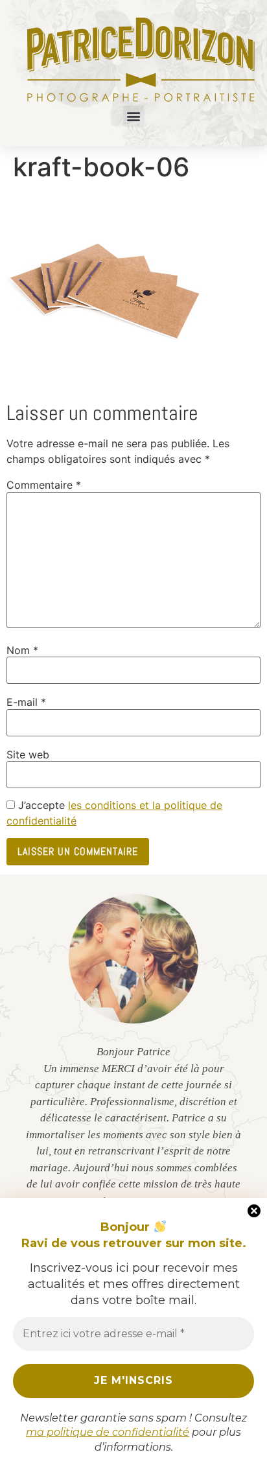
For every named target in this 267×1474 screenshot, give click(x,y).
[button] (134, 116)
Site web (27, 754)
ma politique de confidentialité (107, 1432)
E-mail (26, 702)
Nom (22, 650)
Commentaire (43, 485)
